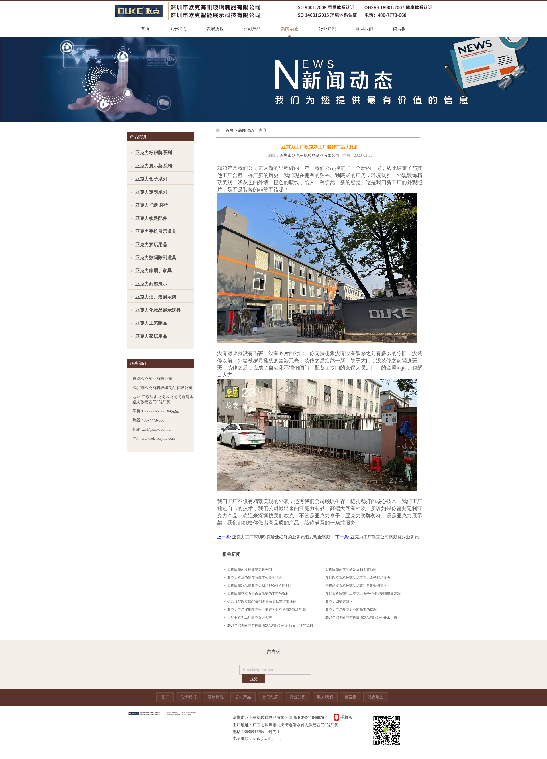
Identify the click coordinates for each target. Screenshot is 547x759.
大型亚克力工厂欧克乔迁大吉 (249, 618)
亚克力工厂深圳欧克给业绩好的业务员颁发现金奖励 (281, 537)
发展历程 (215, 29)
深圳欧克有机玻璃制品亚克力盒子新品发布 (357, 578)
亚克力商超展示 (151, 283)
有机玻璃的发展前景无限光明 (249, 570)
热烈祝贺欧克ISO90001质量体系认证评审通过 (261, 602)
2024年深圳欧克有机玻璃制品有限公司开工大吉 (361, 618)
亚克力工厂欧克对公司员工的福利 (351, 610)
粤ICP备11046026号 (311, 717)
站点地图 (376, 697)
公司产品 (252, 29)
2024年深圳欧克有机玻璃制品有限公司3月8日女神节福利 (270, 626)
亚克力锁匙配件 (151, 218)
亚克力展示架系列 (153, 165)
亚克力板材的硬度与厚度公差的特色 (254, 578)
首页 (145, 29)
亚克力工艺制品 (151, 323)
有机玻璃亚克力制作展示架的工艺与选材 (258, 594)
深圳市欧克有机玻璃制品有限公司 (310, 155)
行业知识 (327, 29)
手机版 (346, 717)
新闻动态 (290, 28)
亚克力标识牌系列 (153, 152)
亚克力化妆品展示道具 (158, 310)
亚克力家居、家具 (153, 270)
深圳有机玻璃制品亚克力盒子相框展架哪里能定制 (363, 594)
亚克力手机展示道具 (155, 231)
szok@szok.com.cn (268, 738)
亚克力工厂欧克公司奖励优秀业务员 (384, 537)
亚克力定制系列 (151, 192)
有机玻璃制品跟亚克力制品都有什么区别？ (259, 586)
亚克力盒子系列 (151, 178)
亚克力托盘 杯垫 (151, 205)
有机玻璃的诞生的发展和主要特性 (351, 570)
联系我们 (364, 29)
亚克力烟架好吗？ (339, 602)
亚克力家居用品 (151, 336)
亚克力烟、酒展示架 (155, 296)
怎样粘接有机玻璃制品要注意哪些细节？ (356, 586)
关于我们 (178, 29)
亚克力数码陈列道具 (155, 257)
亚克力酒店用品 (151, 244)
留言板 (399, 29)
